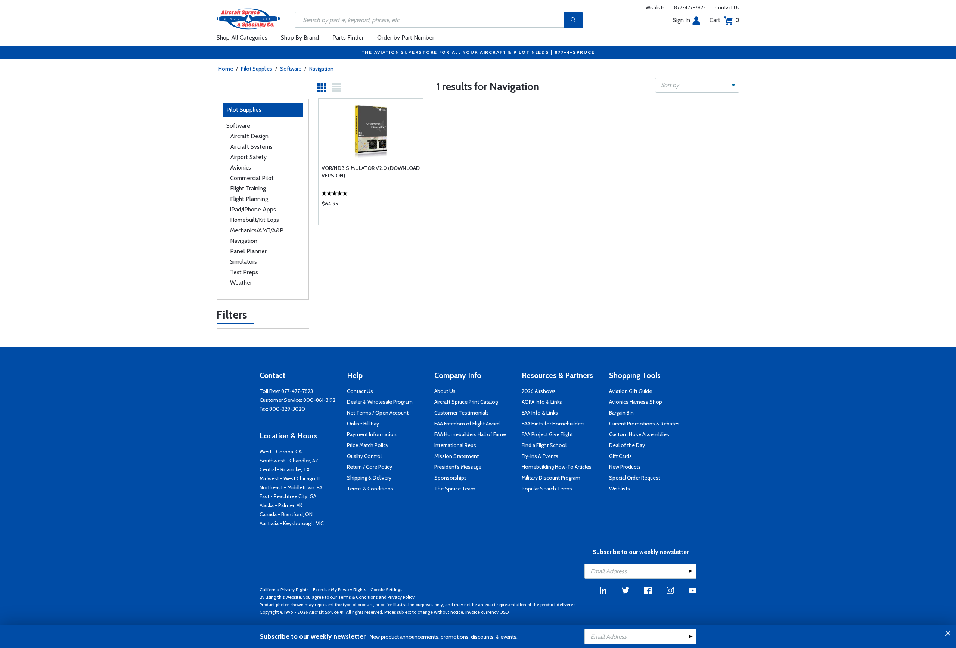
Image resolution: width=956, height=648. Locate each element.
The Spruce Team (454, 488)
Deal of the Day (627, 445)
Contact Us (727, 7)
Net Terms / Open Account (378, 412)
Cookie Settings (386, 589)
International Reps (455, 445)
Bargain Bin (621, 412)
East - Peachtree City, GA (288, 496)
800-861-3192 (319, 400)
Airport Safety (248, 157)
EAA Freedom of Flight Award (467, 423)
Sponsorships (450, 477)
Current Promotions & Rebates (644, 423)
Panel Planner (248, 251)
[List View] (336, 87)
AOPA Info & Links (542, 402)
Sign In (681, 20)
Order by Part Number (405, 37)
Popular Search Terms (547, 488)
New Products (625, 466)
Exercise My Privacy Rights (339, 589)
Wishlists (655, 7)
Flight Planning (249, 198)
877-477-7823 (690, 7)
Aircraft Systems (251, 146)
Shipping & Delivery (369, 477)
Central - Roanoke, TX (285, 469)
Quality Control (364, 456)
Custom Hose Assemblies (639, 434)
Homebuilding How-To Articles (557, 466)
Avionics (240, 167)
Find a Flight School (544, 445)
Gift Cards (620, 456)
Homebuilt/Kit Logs (254, 219)
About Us (445, 391)
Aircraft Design (249, 136)
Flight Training (248, 188)
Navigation (321, 68)
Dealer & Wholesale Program (380, 402)
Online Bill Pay (363, 423)
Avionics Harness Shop (635, 402)
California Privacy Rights (284, 589)
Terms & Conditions (370, 488)
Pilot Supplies (256, 68)
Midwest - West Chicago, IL (290, 478)
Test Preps (244, 272)
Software (290, 68)
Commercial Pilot (252, 178)
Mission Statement (456, 456)
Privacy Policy (401, 597)
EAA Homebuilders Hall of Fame (470, 434)
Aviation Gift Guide (630, 391)
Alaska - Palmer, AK (281, 505)
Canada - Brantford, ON (286, 514)
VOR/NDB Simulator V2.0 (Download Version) (371, 172)
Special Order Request (634, 477)
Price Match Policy (367, 445)
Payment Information (372, 434)
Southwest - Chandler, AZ (289, 460)
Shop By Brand (300, 37)
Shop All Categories (242, 37)
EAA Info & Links (540, 412)
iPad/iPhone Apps (253, 209)
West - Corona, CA (281, 451)
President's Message (457, 466)
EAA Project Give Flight (547, 434)
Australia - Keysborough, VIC (292, 523)
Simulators (243, 261)
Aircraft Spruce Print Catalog (466, 402)
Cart (724, 20)
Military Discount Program (551, 477)
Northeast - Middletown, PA (291, 487)
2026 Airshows (539, 391)
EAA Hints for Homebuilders (553, 423)
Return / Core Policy (369, 466)
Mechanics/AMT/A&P (256, 230)
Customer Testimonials (461, 412)
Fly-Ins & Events (540, 456)
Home (225, 68)
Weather (241, 282)
